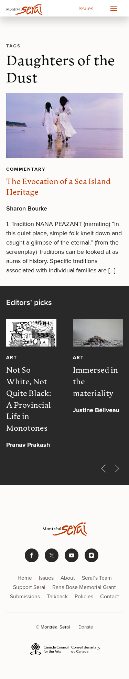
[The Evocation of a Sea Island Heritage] (64, 125)
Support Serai (29, 587)
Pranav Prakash (28, 444)
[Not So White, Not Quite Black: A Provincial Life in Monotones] (31, 333)
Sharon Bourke (26, 208)
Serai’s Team (97, 578)
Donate (85, 626)
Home (25, 578)
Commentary (26, 169)
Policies (84, 596)
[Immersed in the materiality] (98, 333)
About (68, 578)
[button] (113, 8)
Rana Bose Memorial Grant (84, 587)
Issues (85, 8)
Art (11, 357)
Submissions (25, 596)
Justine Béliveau (96, 410)
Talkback (57, 596)
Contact (109, 596)
